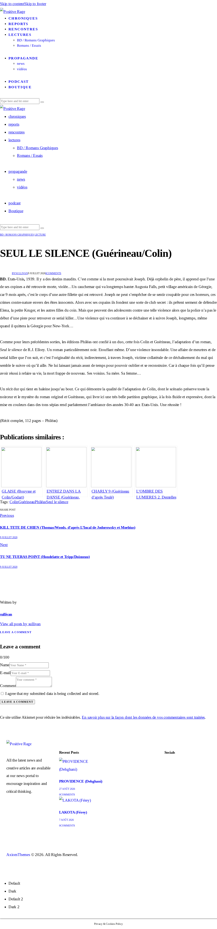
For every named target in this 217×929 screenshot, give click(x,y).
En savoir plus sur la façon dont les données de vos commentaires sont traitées (143, 717)
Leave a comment (16, 632)
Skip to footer (35, 3)
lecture (40, 234)
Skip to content (12, 3)
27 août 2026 (67, 788)
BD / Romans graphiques (17, 234)
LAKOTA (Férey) (73, 812)
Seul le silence (57, 502)
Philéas (40, 502)
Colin (14, 502)
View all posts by (20, 624)
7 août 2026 (66, 819)
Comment (8, 685)
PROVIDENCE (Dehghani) (80, 781)
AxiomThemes (18, 854)
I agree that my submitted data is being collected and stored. (52, 693)
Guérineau (26, 502)
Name (4, 665)
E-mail (5, 672)
